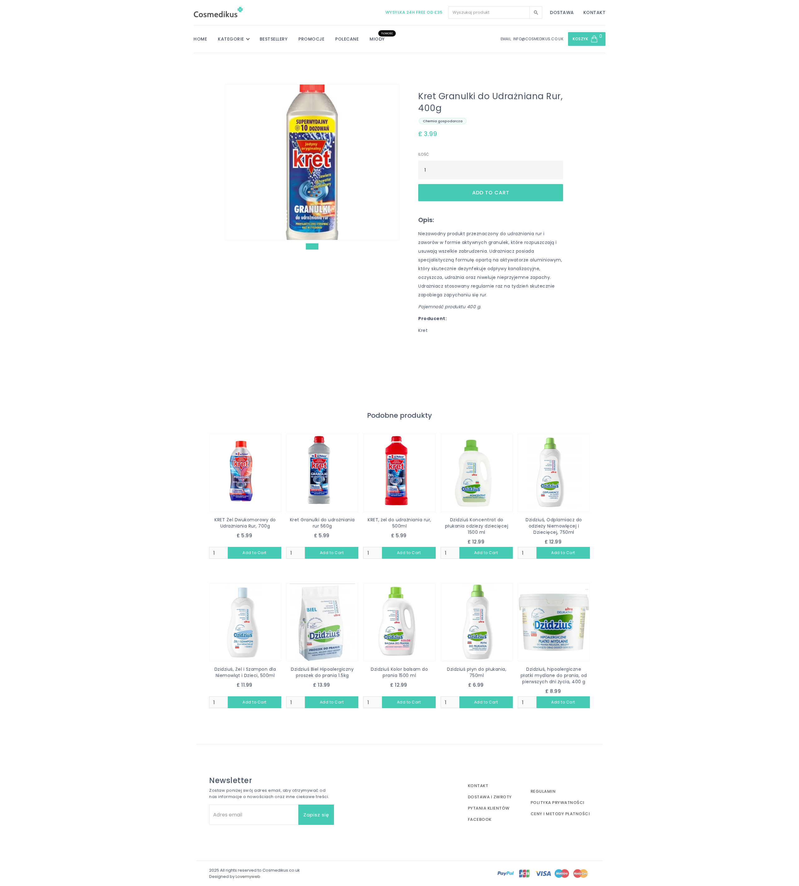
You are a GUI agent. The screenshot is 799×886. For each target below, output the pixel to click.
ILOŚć (423, 154)
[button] (237, 39)
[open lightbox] (312, 162)
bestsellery (274, 39)
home (200, 39)
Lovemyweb (248, 876)
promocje (311, 39)
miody (377, 39)
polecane (347, 39)
